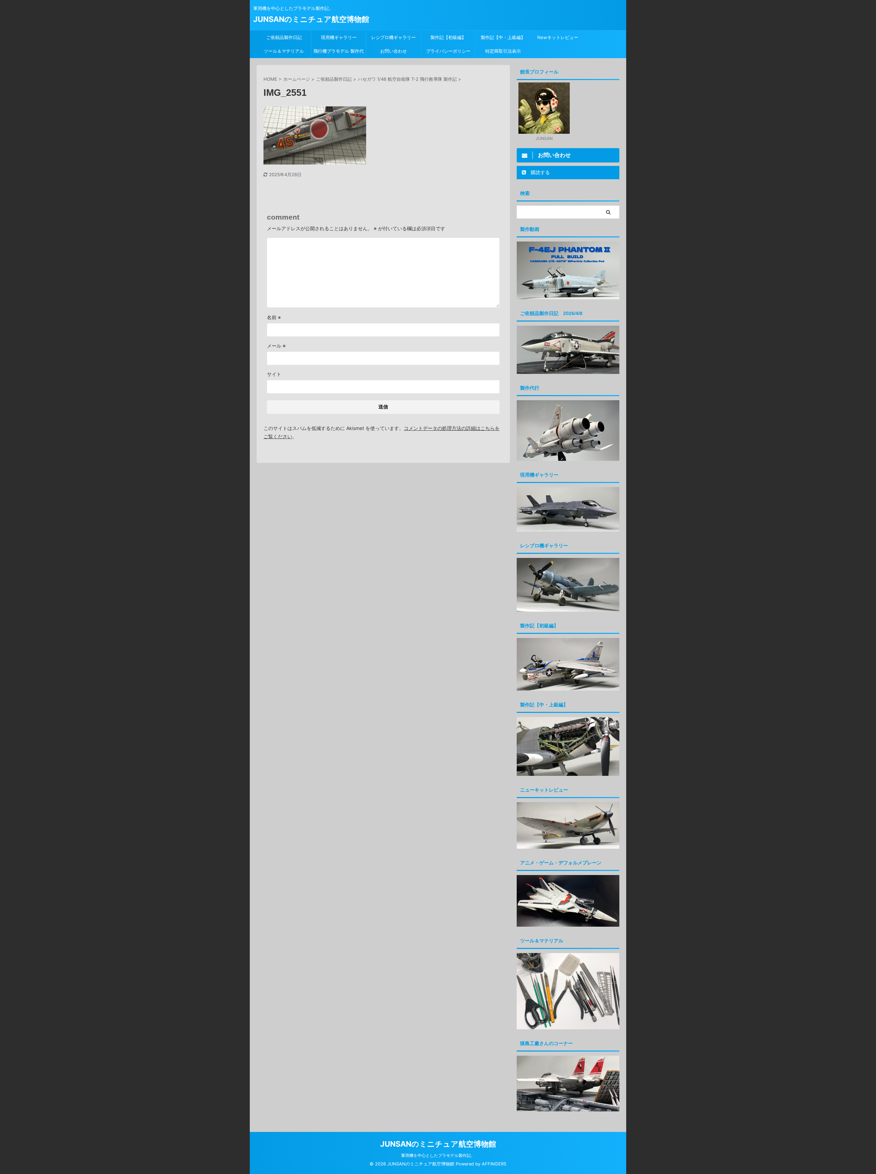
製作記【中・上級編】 (503, 37)
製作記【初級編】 (448, 37)
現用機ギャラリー (339, 37)
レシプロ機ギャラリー (395, 37)
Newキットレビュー (557, 37)
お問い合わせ (393, 51)
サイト (274, 374)
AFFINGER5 (494, 1163)
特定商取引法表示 (503, 51)
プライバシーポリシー (448, 51)
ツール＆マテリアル (284, 51)
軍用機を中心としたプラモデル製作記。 (438, 1155)
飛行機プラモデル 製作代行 (338, 53)
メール (276, 346)
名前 (274, 317)
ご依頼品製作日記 (284, 37)
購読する (539, 172)
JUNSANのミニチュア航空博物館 (311, 19)
